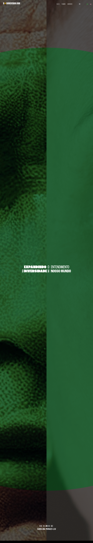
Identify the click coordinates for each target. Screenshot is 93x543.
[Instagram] (79, 4)
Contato (69, 4)
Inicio (58, 4)
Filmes (63, 4)
